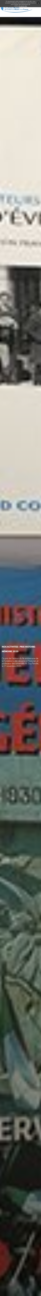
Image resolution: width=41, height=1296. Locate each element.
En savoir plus (23, 6)
